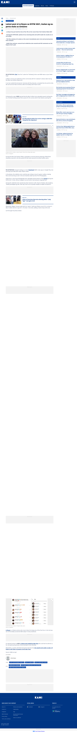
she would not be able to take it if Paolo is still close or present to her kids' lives (29, 648)
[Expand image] (52, 126)
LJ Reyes (8, 630)
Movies (42, 5)
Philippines (59, 73)
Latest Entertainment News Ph (17, 662)
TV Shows (52, 5)
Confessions (59, 44)
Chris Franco (19, 28)
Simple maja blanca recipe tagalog (17, 667)
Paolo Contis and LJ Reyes (41, 662)
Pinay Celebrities (29, 662)
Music (47, 5)
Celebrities (37, 5)
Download (31, 170)
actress (46, 178)
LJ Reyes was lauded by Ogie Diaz (29, 643)
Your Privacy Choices (40, 731)
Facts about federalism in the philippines (31, 665)
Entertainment (28, 6)
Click (16, 74)
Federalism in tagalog (14, 665)
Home (7, 18)
